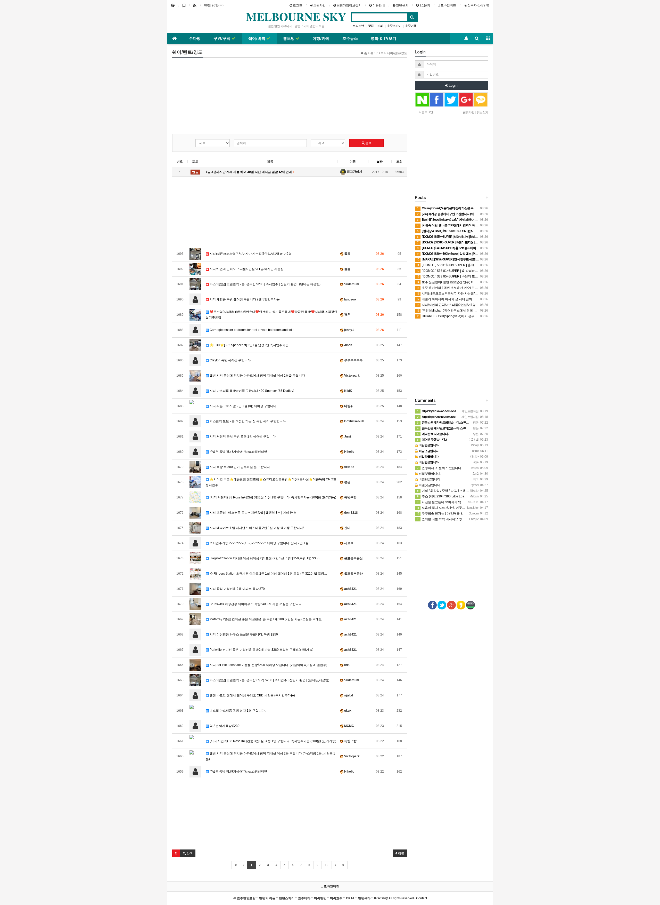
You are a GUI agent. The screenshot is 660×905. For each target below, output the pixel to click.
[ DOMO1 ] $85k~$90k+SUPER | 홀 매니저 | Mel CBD (456, 265)
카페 (380, 26)
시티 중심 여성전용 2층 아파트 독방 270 (237, 589)
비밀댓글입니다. (429, 473)
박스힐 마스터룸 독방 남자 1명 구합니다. (237, 710)
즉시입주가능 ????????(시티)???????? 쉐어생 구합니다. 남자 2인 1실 (258, 543)
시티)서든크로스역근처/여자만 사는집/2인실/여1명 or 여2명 (250, 254)
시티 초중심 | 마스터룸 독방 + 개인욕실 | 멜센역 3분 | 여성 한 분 (253, 512)
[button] (176, 853)
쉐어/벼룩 (257, 38)
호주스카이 (394, 26)
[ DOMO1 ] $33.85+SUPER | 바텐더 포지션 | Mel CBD (456, 276)
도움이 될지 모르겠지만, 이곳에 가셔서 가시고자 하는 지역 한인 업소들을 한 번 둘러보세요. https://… (488, 508)
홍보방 (289, 38)
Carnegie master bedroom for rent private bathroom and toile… (253, 330)
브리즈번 (358, 26)
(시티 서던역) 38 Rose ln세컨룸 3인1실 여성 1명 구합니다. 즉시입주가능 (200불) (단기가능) (272, 497)
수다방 (195, 38)
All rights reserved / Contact (332, 898)
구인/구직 (222, 38)
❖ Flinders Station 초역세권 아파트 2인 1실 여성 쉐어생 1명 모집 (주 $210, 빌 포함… (268, 573)
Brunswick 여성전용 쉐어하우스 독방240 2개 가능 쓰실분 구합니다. (255, 604)
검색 (368, 143)
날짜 (380, 161)
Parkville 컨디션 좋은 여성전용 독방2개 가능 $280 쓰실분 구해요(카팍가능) (261, 650)
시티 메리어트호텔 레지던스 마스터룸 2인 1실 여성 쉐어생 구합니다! (256, 528)
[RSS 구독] (194, 5)
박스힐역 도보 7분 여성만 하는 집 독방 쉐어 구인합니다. (247, 421)
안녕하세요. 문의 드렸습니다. (439, 468)
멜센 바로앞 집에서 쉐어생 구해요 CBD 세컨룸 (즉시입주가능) (252, 695)
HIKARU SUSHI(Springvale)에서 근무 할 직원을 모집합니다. (460, 316)
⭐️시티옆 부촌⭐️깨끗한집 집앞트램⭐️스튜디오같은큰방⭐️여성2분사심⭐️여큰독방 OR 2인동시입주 (271, 482)
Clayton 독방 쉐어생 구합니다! (230, 360)
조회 (399, 161)
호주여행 (410, 26)
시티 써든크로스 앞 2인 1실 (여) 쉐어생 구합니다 (242, 406)
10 (326, 865)
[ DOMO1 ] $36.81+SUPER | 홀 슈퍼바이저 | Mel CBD (456, 271)
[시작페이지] (173, 5)
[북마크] (184, 5)
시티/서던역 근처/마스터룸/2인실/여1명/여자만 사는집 (246, 269)
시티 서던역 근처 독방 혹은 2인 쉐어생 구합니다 (242, 436)
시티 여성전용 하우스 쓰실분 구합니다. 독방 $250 (243, 634)
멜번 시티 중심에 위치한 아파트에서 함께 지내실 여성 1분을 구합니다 (257, 375)
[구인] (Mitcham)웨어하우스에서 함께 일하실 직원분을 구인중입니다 (465, 310)
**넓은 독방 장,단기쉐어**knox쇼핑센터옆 (238, 452)
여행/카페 (320, 38)
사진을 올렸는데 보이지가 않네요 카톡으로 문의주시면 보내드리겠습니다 (469, 502)
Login (453, 85)
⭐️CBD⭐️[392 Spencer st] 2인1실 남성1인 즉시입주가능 (248, 345)
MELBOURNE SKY (296, 16)
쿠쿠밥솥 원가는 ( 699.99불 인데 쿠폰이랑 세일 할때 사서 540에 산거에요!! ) (471, 513)
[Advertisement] (289, 97)
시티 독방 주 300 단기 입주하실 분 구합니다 (239, 467)
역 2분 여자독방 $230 (224, 726)
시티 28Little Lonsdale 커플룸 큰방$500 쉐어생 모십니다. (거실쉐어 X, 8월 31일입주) (268, 665)
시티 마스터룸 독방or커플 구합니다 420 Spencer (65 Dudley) (251, 391)
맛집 (371, 26)
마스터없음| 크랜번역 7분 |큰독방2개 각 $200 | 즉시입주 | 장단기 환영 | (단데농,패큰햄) (269, 680)
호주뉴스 (350, 38)
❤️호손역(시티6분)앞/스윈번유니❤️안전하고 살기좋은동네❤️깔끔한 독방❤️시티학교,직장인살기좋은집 (271, 314)
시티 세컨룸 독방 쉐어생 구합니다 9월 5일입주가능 (244, 299)
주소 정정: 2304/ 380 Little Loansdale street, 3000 (454, 496)
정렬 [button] (400, 853)
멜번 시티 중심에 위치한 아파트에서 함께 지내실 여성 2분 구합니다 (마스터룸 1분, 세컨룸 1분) (270, 756)
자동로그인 (425, 112)
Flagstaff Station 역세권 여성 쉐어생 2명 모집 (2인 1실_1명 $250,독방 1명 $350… (266, 558)
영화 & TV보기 (383, 38)
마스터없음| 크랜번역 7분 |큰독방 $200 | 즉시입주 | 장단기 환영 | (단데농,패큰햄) (264, 284)
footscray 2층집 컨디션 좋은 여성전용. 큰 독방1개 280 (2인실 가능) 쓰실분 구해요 (265, 619)
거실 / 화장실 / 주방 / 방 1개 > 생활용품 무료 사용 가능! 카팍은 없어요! (467, 491)
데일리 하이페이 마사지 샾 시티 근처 (444, 299)
